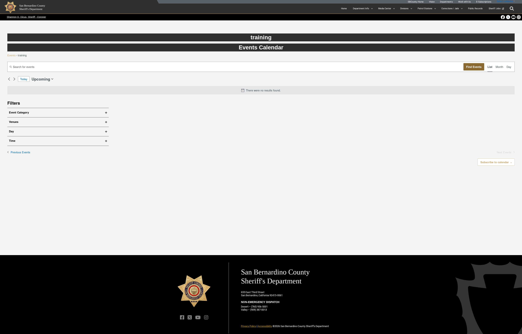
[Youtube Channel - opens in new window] (513, 17)
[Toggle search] (511, 8)
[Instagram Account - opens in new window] (518, 17)
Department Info (361, 8)
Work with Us (464, 2)
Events (11, 55)
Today (23, 79)
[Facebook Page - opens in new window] (503, 17)
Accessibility (265, 326)
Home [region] (344, 8)
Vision (431, 2)
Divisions (404, 8)
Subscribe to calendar (494, 162)
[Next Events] (14, 79)
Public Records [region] (475, 8)
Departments (446, 2)
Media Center (384, 8)
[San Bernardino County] (194, 291)
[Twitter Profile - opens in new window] (508, 17)
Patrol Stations (425, 8)
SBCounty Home (415, 2)
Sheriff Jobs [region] (495, 8)
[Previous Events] (9, 79)
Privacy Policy (248, 326)
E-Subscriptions (483, 2)
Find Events (473, 67)
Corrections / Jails (450, 8)
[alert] (261, 90)
